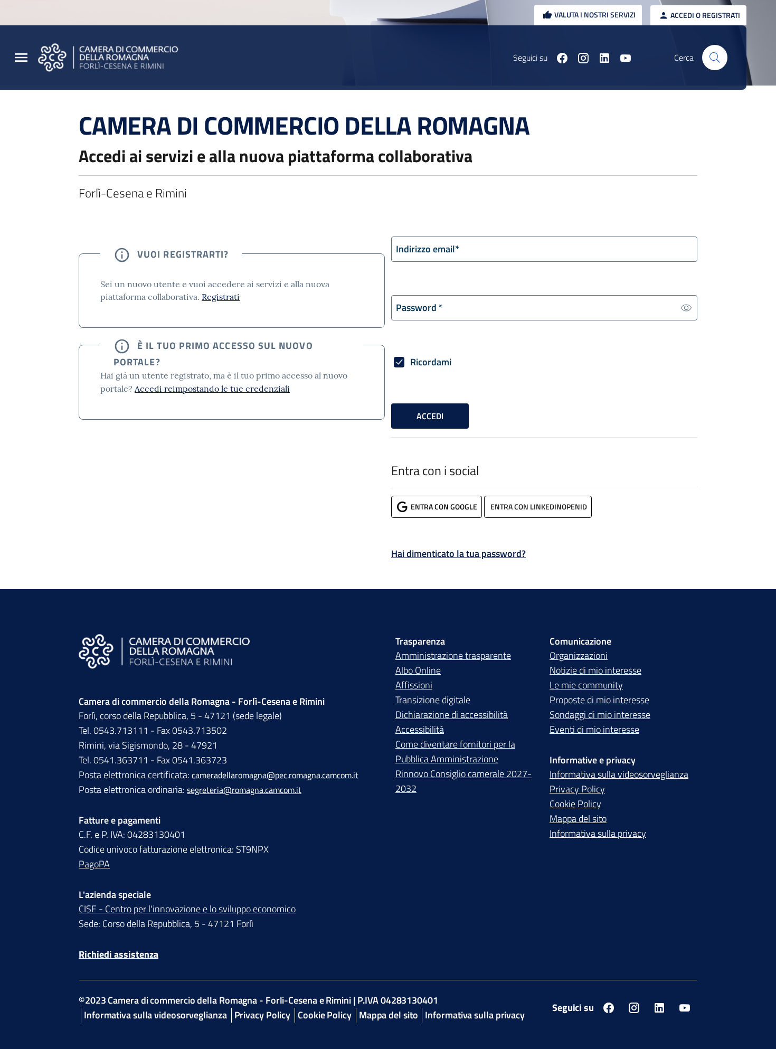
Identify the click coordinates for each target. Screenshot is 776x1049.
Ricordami (430, 362)
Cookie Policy (575, 804)
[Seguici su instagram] (579, 57)
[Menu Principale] (21, 58)
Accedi (430, 416)
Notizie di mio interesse (595, 670)
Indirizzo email (427, 249)
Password (419, 307)
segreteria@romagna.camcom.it (244, 789)
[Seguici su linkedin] (600, 57)
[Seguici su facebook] (558, 57)
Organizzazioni (579, 655)
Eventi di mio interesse (594, 729)
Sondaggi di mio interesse (600, 714)
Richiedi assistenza (118, 954)
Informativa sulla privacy (598, 833)
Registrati (221, 296)
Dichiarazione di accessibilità (451, 714)
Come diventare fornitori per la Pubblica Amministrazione (455, 751)
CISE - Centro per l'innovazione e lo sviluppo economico (187, 909)
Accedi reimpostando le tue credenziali (212, 388)
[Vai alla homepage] (114, 57)
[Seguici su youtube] (621, 57)
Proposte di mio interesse (599, 700)
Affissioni (413, 685)
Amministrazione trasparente (453, 655)
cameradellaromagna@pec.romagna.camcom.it (275, 775)
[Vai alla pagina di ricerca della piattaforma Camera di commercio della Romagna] (714, 57)
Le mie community (586, 685)
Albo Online (418, 670)
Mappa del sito (578, 818)
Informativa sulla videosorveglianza (619, 774)
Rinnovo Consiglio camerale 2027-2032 (463, 781)
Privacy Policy (577, 789)
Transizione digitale (432, 700)
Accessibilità (419, 729)
